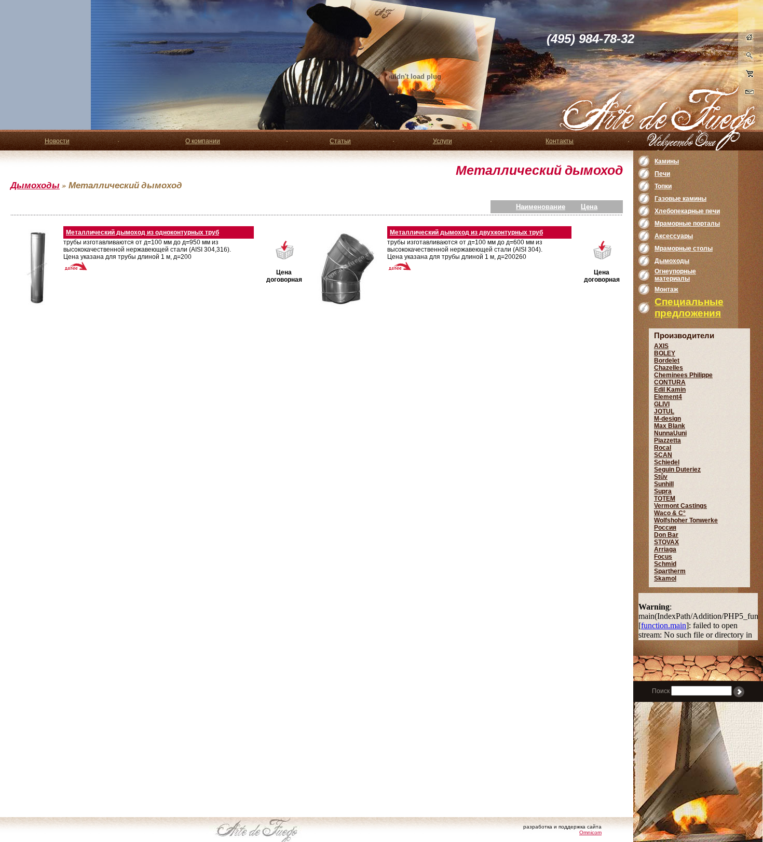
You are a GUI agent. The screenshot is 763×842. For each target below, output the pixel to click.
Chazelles (668, 367)
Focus (663, 556)
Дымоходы (35, 185)
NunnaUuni (670, 433)
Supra (663, 491)
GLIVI (662, 404)
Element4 (668, 397)
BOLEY (664, 353)
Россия (665, 527)
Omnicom (590, 832)
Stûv (660, 476)
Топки (663, 186)
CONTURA (670, 382)
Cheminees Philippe (683, 375)
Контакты (560, 141)
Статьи (340, 141)
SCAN (663, 455)
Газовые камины (680, 198)
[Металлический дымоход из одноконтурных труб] (37, 267)
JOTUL (664, 411)
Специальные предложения (689, 307)
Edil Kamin (670, 389)
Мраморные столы (684, 248)
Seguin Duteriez (677, 469)
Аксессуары (674, 236)
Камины (667, 161)
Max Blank (669, 426)
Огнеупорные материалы (675, 275)
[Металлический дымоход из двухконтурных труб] (347, 267)
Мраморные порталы (687, 223)
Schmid (665, 564)
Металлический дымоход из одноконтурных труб (142, 232)
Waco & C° (670, 513)
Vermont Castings (680, 505)
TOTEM (664, 498)
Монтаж (666, 289)
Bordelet (666, 360)
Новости (57, 141)
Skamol (665, 578)
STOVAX (666, 542)
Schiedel (666, 462)
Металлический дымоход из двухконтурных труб (466, 232)
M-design (667, 418)
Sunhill (664, 484)
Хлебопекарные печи (687, 211)
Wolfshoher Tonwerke (686, 520)
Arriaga (665, 549)
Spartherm (670, 571)
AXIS (661, 346)
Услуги (442, 141)
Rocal (662, 447)
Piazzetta (667, 440)
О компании (202, 141)
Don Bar (666, 535)
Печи (662, 173)
